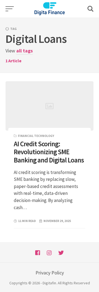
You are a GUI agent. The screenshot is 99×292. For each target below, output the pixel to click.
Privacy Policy (49, 272)
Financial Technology (36, 136)
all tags (24, 50)
